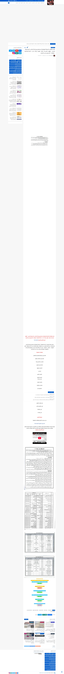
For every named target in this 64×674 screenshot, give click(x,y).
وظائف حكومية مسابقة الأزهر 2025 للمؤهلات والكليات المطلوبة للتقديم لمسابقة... (50, 630)
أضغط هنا (39, 592)
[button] (49, 615)
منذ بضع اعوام (51, 396)
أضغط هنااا (36, 340)
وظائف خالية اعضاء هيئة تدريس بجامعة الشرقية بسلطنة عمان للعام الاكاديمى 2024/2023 (13, 118)
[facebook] (16, 0)
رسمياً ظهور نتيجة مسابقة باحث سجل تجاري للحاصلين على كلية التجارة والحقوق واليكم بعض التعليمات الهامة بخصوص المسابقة (12, 114)
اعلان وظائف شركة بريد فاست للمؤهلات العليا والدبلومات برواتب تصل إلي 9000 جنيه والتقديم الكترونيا (12, 92)
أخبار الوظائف (53, 47)
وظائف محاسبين (53, 611)
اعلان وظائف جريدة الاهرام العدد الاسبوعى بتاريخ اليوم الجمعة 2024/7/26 (29, 641)
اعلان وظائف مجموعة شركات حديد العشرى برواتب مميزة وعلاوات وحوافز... (43, 397)
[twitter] (11, 0)
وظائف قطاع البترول (12, 67)
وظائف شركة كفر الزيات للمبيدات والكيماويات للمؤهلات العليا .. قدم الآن (12, 83)
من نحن (35, 0)
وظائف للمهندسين (29, 610)
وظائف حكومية (41, 610)
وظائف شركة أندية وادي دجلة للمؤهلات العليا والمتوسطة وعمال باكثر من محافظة (12, 101)
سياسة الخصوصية (31, 0)
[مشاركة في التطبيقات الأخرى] (36, 615)
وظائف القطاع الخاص (18, 65)
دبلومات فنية (45, 610)
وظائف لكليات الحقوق (35, 610)
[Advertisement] (32, 11)
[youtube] (14, 0)
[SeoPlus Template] (54, 672)
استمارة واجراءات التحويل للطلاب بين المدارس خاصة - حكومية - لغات (12, 79)
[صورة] (19, 78)
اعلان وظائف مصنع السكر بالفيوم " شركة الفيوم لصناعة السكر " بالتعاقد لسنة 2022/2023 (12, 87)
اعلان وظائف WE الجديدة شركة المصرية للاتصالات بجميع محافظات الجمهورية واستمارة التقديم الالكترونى (12, 105)
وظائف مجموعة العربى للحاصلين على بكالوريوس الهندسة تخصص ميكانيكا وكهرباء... (40, 641)
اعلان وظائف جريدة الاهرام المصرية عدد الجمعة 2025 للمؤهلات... (30, 630)
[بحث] (8, 3)
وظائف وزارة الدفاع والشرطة (51, 669)
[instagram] (13, 53)
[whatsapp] (8, 0)
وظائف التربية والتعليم (52, 657)
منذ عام (53, 628)
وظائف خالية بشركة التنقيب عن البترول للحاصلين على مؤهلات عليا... (50, 641)
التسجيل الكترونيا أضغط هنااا (39, 423)
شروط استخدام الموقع (40, 0)
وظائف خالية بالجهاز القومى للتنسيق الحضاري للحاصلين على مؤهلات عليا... (40, 630)
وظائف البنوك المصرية (14, 62)
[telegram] (13, 0)
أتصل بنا (27, 0)
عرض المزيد (26, 619)
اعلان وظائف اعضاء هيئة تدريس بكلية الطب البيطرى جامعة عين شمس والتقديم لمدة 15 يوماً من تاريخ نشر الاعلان (12, 110)
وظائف (20, 62)
